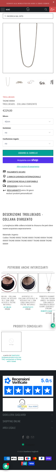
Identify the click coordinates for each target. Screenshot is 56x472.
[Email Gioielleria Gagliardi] (33, 437)
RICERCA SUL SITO (15, 16)
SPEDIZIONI (12, 186)
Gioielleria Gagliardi (30, 452)
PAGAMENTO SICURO (16, 172)
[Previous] (5, 48)
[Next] (51, 48)
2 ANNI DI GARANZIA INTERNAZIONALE (24, 177)
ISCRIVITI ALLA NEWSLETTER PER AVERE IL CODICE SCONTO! (28, 3)
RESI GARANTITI (14, 190)
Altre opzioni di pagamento (28, 166)
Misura (5, 116)
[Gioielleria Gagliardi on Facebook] (23, 437)
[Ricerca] (46, 9)
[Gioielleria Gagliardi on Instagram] (28, 437)
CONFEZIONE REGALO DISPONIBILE (22, 181)
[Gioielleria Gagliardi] (28, 9)
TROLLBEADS (8, 97)
